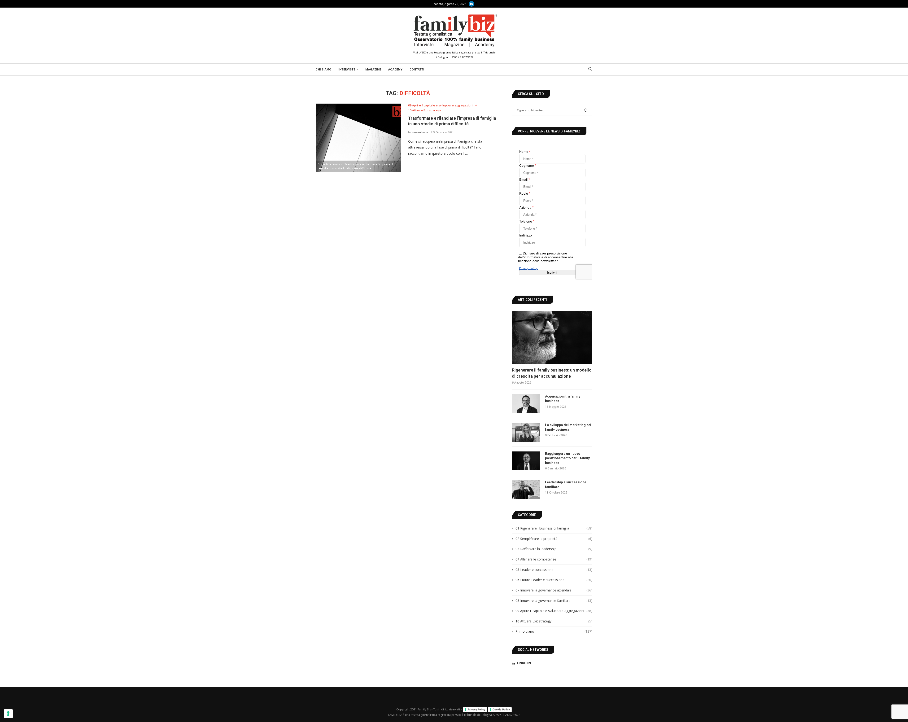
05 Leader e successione (553, 569)
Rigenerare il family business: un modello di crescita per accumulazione (552, 373)
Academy (395, 69)
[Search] (590, 69)
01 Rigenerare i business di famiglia (553, 528)
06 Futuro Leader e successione (553, 580)
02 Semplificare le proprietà (553, 538)
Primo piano (553, 631)
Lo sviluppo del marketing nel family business (568, 427)
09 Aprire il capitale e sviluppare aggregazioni (553, 610)
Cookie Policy (501, 709)
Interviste (346, 69)
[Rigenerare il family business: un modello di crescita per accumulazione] (552, 337)
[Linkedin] (471, 4)
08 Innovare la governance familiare (553, 600)
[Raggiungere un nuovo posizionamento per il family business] (526, 460)
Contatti (417, 69)
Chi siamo (323, 69)
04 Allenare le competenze (553, 559)
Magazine (373, 69)
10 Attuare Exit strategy (553, 621)
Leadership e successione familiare (565, 484)
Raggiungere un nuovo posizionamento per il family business (567, 458)
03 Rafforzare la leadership (553, 549)
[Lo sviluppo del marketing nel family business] (526, 432)
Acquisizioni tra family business (562, 398)
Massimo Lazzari (420, 132)
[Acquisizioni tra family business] (526, 403)
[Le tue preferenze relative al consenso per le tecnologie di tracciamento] (8, 713)
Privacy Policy (476, 709)
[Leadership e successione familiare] (526, 489)
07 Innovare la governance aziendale (553, 590)
